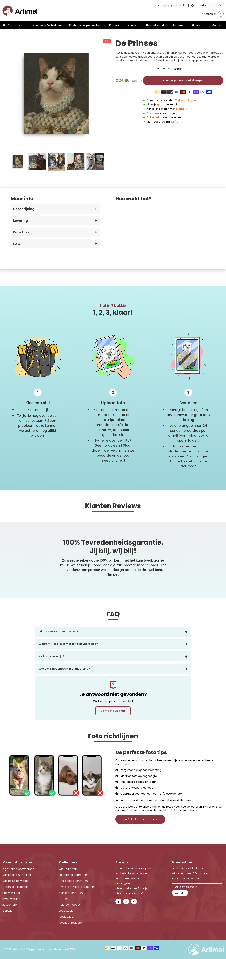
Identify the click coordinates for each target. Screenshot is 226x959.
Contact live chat (113, 711)
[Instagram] (192, 5)
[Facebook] (188, 5)
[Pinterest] (134, 901)
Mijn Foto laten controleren (140, 819)
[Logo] (19, 10)
